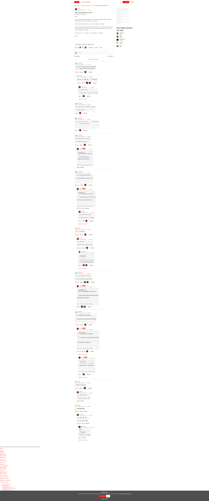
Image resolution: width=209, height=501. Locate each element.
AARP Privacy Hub (5, 484)
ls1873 (80, 75)
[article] (94, 68)
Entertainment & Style (85, 5)
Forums (78, 5)
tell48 (79, 228)
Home (75, 5)
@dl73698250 (80, 332)
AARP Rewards (3, 454)
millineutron (83, 426)
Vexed (121, 45)
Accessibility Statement (6, 486)
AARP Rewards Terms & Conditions (9, 488)
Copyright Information (6, 489)
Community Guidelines (86, 2)
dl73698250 (80, 63)
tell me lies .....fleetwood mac (88, 44)
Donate (1, 450)
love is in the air (78, 44)
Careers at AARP (3, 467)
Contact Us (2, 459)
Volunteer (2, 451)
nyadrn (79, 8)
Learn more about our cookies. (125, 493)
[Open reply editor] (94, 52)
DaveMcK (121, 42)
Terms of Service (5, 485)
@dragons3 (82, 255)
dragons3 (83, 86)
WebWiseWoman (122, 39)
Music (92, 5)
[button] (126, 2)
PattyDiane (83, 251)
